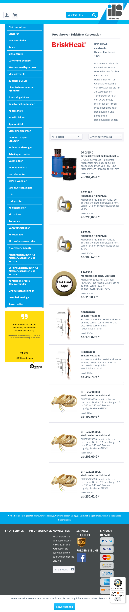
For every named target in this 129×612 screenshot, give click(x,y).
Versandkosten (62, 515)
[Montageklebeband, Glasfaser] (64, 283)
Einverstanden (64, 606)
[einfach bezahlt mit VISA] (107, 549)
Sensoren (14, 33)
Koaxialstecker (17, 207)
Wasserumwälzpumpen (22, 67)
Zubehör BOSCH (18, 80)
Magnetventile (17, 74)
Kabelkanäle (16, 110)
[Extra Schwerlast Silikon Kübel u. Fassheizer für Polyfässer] (64, 164)
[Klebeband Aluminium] (64, 204)
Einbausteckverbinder (21, 290)
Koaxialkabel (16, 234)
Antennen (14, 221)
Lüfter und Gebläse (20, 60)
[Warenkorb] (15, 15)
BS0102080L (90, 353)
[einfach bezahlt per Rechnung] (107, 565)
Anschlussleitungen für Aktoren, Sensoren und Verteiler (22, 258)
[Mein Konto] (6, 15)
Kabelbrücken (17, 117)
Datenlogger (16, 160)
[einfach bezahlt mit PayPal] (107, 541)
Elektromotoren (18, 27)
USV (11, 194)
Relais (12, 47)
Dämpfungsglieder (19, 227)
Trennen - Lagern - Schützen (19, 139)
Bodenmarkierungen (20, 147)
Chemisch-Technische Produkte (21, 89)
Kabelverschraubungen (22, 104)
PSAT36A (98, 274)
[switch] (118, 599)
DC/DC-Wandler (18, 180)
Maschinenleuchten (20, 130)
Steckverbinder (17, 40)
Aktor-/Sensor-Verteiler (22, 241)
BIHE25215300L (95, 433)
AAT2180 (94, 194)
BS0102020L (90, 314)
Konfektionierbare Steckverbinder (19, 282)
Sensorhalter (16, 304)
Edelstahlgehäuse (19, 97)
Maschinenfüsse (18, 167)
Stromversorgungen (20, 187)
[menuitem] (6, 15)
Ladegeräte (15, 201)
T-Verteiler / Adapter (20, 248)
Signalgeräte (16, 53)
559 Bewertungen (24, 358)
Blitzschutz (15, 214)
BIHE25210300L (95, 393)
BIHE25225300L (95, 473)
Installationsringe (19, 297)
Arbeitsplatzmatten (20, 154)
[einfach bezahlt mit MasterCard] (107, 557)
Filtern (60, 136)
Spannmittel (16, 124)
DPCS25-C (100, 154)
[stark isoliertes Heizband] (64, 403)
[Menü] (124, 579)
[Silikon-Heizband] (64, 323)
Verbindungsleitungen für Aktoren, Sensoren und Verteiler (23, 271)
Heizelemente (17, 174)
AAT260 (94, 234)
